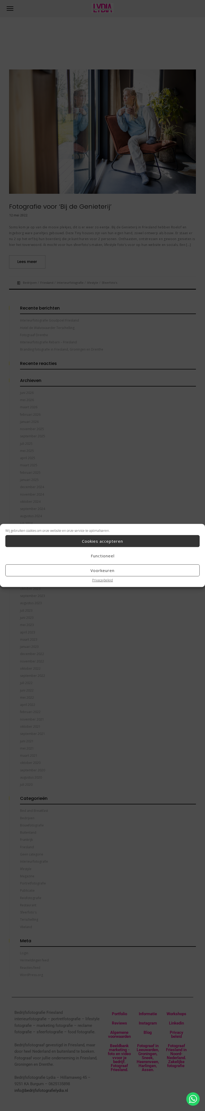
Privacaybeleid (102, 580)
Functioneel (103, 555)
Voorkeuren (102, 570)
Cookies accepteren (102, 541)
